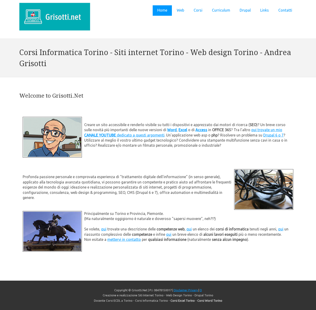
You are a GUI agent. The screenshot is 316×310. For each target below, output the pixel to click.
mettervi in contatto (124, 239)
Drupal (245, 10)
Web (180, 10)
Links (264, 10)
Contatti (285, 10)
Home (162, 10)
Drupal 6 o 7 (273, 135)
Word (172, 130)
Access (201, 130)
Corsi (198, 10)
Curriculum (221, 10)
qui (103, 229)
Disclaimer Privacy (186, 290)
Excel (183, 130)
